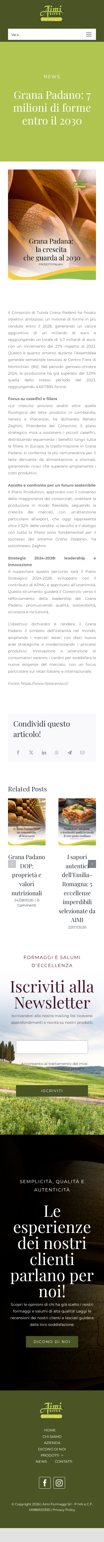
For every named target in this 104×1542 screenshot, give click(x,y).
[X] (31, 753)
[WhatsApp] (56, 753)
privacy (78, 1068)
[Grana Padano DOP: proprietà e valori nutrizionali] (27, 800)
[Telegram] (69, 753)
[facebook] (45, 1483)
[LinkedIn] (44, 753)
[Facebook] (18, 753)
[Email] (82, 753)
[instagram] (59, 1483)
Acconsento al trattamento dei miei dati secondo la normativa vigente (54, 1068)
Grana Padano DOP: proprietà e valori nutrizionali (26, 875)
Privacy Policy (64, 1510)
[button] (12, 864)
